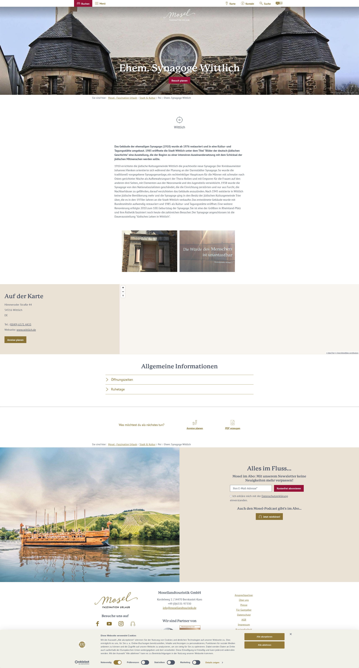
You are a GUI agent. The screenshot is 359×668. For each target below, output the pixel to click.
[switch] (145, 662)
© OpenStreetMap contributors (346, 353)
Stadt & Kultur (147, 97)
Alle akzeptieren (264, 636)
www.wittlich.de (26, 330)
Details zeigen (212, 662)
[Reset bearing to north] (123, 296)
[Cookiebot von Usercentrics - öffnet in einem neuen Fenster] (82, 662)
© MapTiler (330, 353)
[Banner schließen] (291, 634)
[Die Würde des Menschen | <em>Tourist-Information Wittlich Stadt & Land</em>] (207, 251)
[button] (83, 3)
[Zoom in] (123, 288)
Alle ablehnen (264, 645)
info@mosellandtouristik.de (179, 608)
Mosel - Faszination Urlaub (122, 97)
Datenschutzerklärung (275, 496)
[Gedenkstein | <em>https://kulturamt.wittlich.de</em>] (149, 251)
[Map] (239, 319)
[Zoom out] (123, 292)
